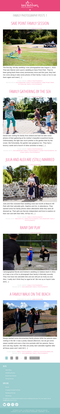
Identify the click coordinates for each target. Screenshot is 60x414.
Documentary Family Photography (28, 82)
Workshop (8, 396)
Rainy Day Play (30, 227)
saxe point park (48, 82)
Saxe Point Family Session (30, 23)
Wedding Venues (10, 393)
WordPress (41, 411)
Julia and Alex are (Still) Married (30, 159)
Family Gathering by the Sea (30, 91)
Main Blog (8, 370)
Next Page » (34, 358)
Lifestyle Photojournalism (43, 351)
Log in (47, 411)
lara (23, 411)
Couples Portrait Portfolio (12, 390)
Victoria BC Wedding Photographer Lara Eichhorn (30, 4)
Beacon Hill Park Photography (27, 218)
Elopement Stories (10, 376)
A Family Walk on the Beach (30, 294)
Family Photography (35, 81)
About (7, 387)
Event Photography (47, 150)
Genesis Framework (32, 411)
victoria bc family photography (30, 84)
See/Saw (45, 410)
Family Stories (9, 378)
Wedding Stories (10, 373)
